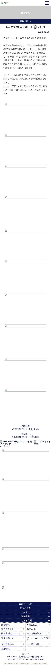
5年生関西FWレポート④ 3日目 (25, 437)
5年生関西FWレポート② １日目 (25, 429)
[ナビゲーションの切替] (46, 3)
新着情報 (5, 624)
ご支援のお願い (34, 644)
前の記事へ (26, 426)
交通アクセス (7, 629)
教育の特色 (25, 608)
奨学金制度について (10, 633)
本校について (25, 604)
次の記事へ (24, 434)
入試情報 (25, 612)
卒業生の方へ (33, 624)
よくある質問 (25, 620)
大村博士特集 (7, 644)
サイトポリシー (8, 637)
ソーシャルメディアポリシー (38, 638)
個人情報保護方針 (35, 633)
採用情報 (5, 648)
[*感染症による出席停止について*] (25, 572)
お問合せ (31, 629)
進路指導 (25, 616)
